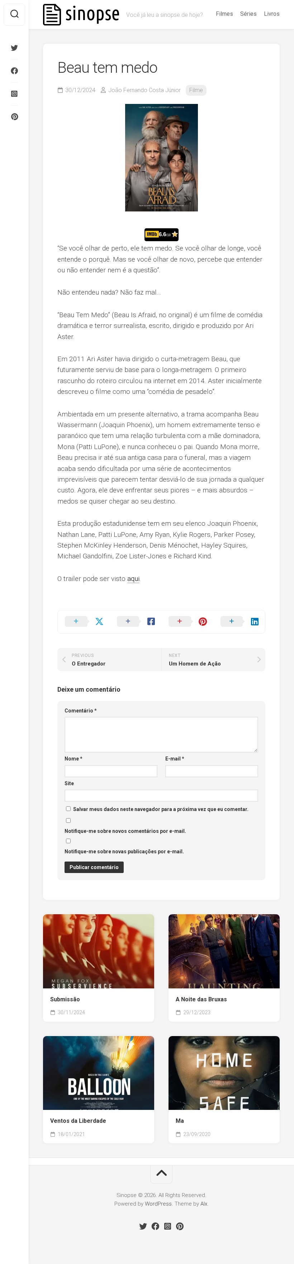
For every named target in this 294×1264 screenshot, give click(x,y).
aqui (133, 578)
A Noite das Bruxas (201, 999)
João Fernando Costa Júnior (144, 90)
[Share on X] (84, 621)
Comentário (81, 711)
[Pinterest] (14, 117)
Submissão (65, 999)
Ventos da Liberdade (78, 1120)
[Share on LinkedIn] (239, 621)
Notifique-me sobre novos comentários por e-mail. (125, 831)
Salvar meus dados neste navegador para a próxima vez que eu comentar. (160, 809)
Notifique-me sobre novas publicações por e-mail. (124, 851)
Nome (73, 759)
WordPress (158, 1204)
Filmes (224, 13)
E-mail (174, 759)
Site (69, 783)
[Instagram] (14, 94)
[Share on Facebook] (136, 621)
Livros (272, 13)
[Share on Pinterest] (187, 621)
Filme (196, 90)
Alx (203, 1204)
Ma (180, 1120)
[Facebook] (14, 71)
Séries (248, 13)
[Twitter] (14, 48)
